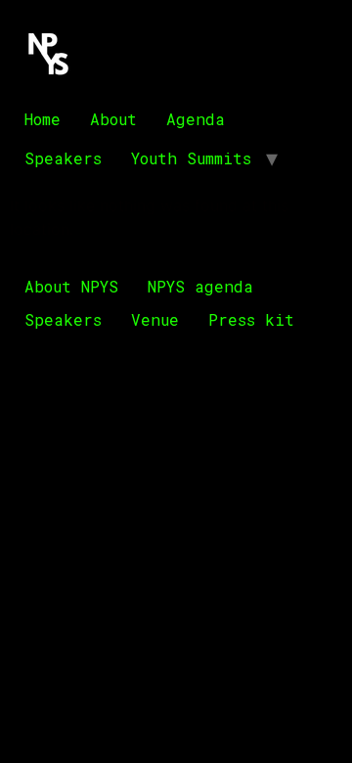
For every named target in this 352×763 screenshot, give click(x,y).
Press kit (251, 319)
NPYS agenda (200, 286)
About (113, 119)
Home (42, 119)
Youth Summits (191, 158)
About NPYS (71, 286)
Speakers (63, 158)
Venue (155, 319)
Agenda (195, 119)
